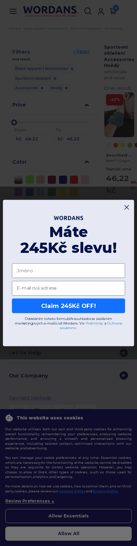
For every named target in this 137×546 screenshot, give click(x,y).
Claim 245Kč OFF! (68, 305)
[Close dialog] (127, 207)
